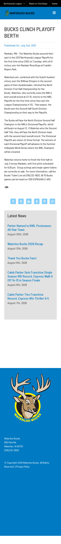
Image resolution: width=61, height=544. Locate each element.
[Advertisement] (30, 343)
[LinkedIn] (28, 201)
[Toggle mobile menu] (54, 12)
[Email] (52, 201)
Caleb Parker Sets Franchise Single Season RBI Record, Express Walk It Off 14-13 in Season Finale (30, 276)
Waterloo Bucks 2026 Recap (25, 244)
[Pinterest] (44, 201)
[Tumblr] (36, 201)
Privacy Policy (23, 466)
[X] (21, 201)
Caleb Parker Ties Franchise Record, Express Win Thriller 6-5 (28, 296)
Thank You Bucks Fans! (22, 258)
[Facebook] (13, 201)
